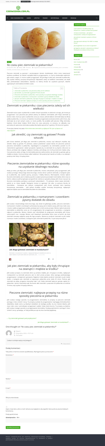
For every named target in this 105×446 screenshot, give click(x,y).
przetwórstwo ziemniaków (52, 67)
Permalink (19, 335)
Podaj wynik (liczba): (12, 414)
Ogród (29, 18)
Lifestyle (36, 18)
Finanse (45, 18)
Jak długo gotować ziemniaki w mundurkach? (54, 322)
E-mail (8, 388)
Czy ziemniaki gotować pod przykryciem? (21, 318)
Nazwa (8, 379)
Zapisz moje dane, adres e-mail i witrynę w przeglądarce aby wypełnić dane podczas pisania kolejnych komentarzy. (37, 410)
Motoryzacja (55, 18)
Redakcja (73, 18)
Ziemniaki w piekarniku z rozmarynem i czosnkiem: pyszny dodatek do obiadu (37, 96)
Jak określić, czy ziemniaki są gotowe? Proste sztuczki (30, 92)
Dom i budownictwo (17, 18)
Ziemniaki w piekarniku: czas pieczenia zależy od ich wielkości (32, 91)
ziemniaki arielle (24, 69)
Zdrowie (64, 18)
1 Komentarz (28, 67)
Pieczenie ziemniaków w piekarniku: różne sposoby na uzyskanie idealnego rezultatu (39, 95)
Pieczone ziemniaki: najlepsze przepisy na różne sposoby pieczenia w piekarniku (37, 100)
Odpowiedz (66, 344)
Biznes (75, 59)
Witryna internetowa (12, 397)
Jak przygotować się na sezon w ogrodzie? (85, 45)
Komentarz (10, 355)
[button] (61, 88)
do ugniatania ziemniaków (39, 67)
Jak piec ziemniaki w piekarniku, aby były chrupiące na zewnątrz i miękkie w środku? (38, 98)
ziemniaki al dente (16, 69)
